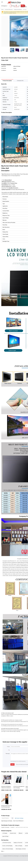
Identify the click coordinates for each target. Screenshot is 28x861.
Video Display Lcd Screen (21, 848)
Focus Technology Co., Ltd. (16, 855)
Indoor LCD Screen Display (7, 848)
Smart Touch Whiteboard (18, 820)
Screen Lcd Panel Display (7, 845)
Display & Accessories (18, 9)
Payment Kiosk (13, 833)
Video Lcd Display (18, 845)
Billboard (20, 833)
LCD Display (4, 833)
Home (2, 9)
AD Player (25, 9)
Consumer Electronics (9, 9)
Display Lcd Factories (18, 842)
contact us (5, 13)
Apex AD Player (5, 836)
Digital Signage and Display (6, 820)
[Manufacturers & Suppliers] (14, 2)
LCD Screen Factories (6, 842)
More (2, 851)
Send (12, 764)
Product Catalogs (19, 818)
